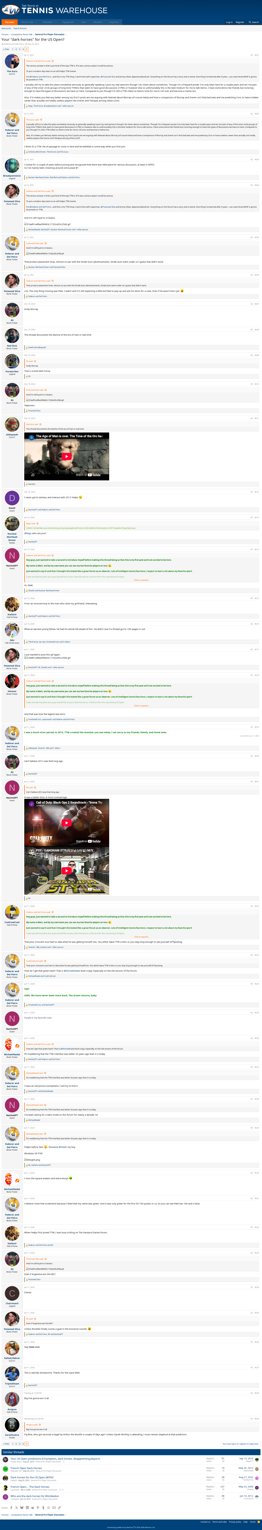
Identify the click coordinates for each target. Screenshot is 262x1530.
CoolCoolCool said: (34, 961)
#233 (257, 1253)
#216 (257, 624)
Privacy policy (235, 1521)
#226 (257, 1038)
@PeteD (63, 1146)
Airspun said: (32, 1424)
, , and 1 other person (51, 106)
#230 (257, 1173)
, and (48, 152)
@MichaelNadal (72, 970)
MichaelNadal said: (34, 1073)
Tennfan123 (248, 1480)
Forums (9, 22)
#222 (257, 906)
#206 (257, 275)
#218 (257, 675)
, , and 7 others (44, 748)
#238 (257, 1393)
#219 (257, 727)
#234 (257, 1287)
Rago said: (30, 523)
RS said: (29, 361)
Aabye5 (14, 1480)
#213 (257, 517)
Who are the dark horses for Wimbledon (35, 1496)
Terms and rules (219, 1521)
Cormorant (248, 1498)
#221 (257, 781)
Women (98, 22)
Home (252, 1521)
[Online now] (12, 316)
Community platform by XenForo (131, 1527)
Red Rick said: (32, 424)
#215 (257, 598)
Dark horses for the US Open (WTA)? (32, 1477)
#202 (257, 113)
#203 (257, 159)
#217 (257, 649)
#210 (257, 384)
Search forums (20, 28)
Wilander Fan (16, 1471)
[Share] (252, 55)
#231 (257, 1198)
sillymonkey (248, 1470)
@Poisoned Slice (108, 76)
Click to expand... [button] (141, 580)
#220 (257, 756)
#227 (257, 1067)
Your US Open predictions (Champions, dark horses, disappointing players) (55, 1458)
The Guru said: (32, 119)
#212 (257, 492)
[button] (36, 22)
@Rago (28, 533)
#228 (257, 1099)
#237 (257, 1367)
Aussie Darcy (16, 1461)
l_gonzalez (15, 1489)
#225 (257, 1012)
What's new (27, 22)
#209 (257, 355)
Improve (113, 22)
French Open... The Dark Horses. (30, 1486)
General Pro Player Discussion (48, 1461)
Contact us (205, 1521)
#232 (257, 1227)
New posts (6, 28)
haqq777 (249, 1461)
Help (245, 1521)
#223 (257, 955)
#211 (257, 418)
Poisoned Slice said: (35, 243)
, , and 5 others (49, 642)
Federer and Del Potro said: (38, 61)
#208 (257, 329)
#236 (257, 1342)
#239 (257, 1418)
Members (48, 22)
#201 (257, 55)
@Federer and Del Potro (40, 76)
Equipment (68, 22)
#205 (257, 237)
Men (83, 22)
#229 (257, 1128)
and (46, 267)
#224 (257, 984)
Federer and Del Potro (14, 44)
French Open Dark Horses (26, 1468)
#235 (257, 1312)
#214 (257, 549)
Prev (7, 49)
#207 (257, 304)
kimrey (250, 1489)
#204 (257, 185)
